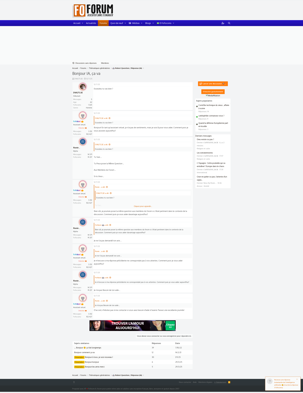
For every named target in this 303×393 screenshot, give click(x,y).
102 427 (89, 134)
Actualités (91, 23)
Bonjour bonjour (87, 362)
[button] (82, 23)
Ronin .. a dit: (100, 187)
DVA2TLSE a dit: (101, 118)
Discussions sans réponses (86, 63)
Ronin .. (76, 147)
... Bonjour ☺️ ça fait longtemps (87, 347)
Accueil (76, 23)
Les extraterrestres (205, 153)
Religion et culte (203, 148)
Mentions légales (205, 382)
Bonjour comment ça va (84, 352)
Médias (136, 23)
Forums (103, 23)
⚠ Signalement (220, 382)
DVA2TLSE (78, 79)
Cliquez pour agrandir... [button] (143, 206)
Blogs (148, 23)
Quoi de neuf (116, 23)
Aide (195, 382)
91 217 (90, 157)
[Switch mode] (74, 382)
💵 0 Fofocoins (164, 23)
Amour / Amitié (203, 186)
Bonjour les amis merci (89, 367)
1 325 (90, 105)
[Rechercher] (229, 23)
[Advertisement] (151, 43)
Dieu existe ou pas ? (205, 139)
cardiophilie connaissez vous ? (211, 116)
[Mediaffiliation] (213, 95)
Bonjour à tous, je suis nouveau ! (94, 357)
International (202, 172)
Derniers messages (203, 136)
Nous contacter (185, 382)
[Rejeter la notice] (297, 379)
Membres (105, 63)
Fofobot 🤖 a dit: (102, 225)
